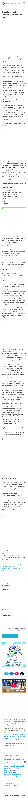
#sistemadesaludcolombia (14, 764)
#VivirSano (15, 768)
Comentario (5, 589)
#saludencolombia (10, 774)
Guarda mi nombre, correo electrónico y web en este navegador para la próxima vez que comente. (13, 629)
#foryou (18, 777)
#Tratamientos (21, 737)
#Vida (18, 770)
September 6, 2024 (10, 745)
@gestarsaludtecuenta (11, 755)
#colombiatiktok (9, 779)
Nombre (4, 609)
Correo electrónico (7, 615)
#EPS (6, 739)
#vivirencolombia (9, 777)
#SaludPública (11, 737)
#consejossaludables (10, 772)
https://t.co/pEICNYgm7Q (12, 734)
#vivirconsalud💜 (9, 770)
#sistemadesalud (13, 766)
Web (3, 622)
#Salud (21, 766)
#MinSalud (11, 739)
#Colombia (7, 768)
